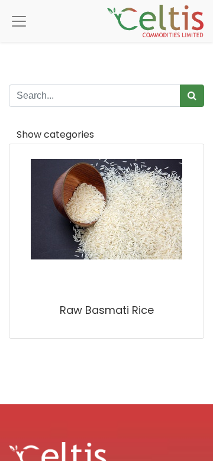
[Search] (192, 96)
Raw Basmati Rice (107, 310)
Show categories (55, 134)
